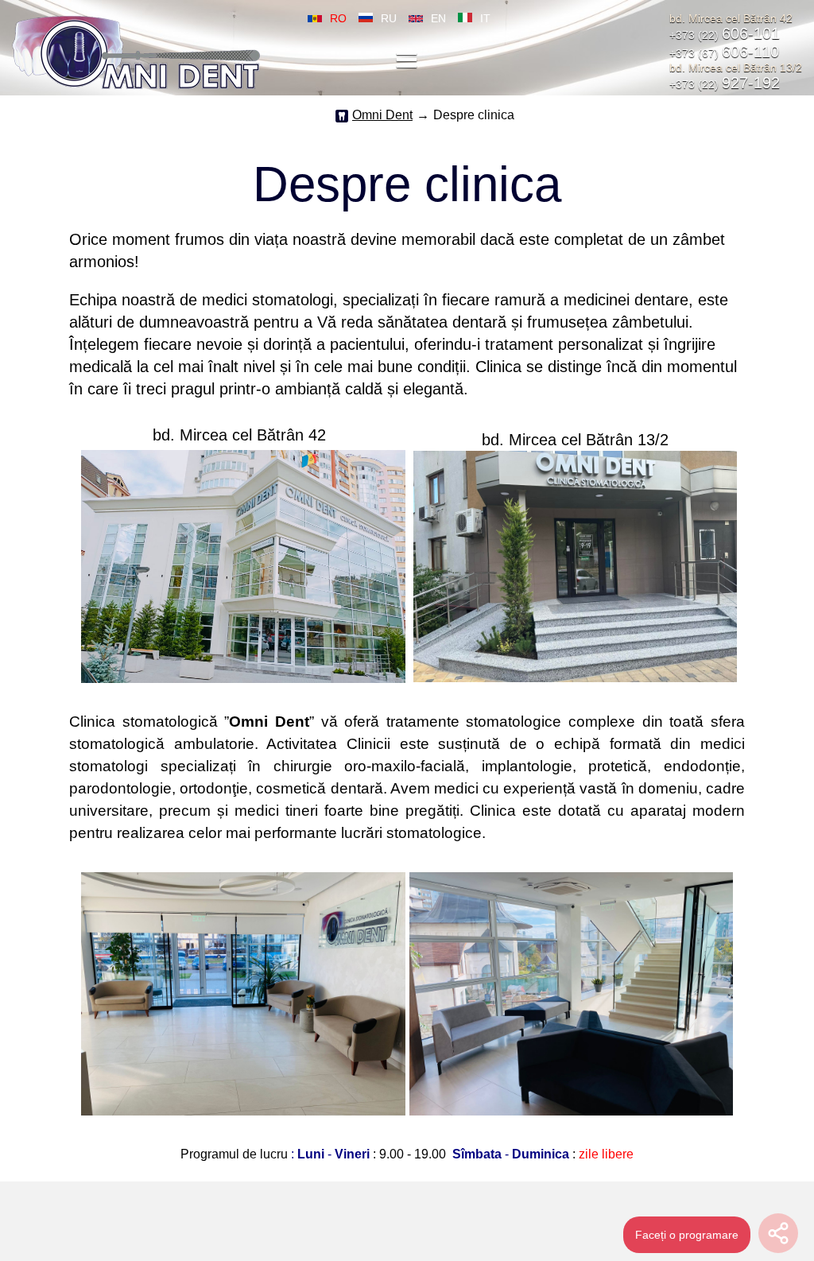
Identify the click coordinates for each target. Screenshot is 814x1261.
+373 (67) (724, 53)
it (485, 18)
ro (338, 18)
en (438, 18)
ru (389, 18)
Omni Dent (382, 115)
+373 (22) (724, 35)
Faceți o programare (686, 1234)
